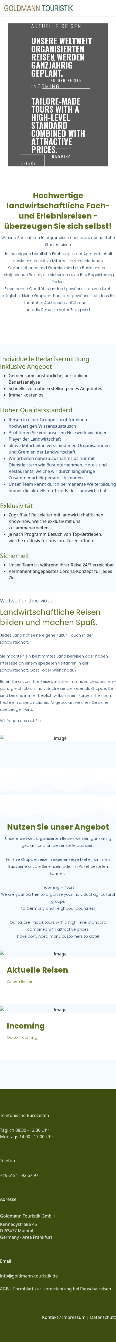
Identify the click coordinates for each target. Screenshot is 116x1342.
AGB (5, 1289)
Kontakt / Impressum (64, 1317)
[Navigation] (110, 8)
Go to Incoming (22, 1037)
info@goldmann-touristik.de (29, 1276)
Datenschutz (103, 1317)
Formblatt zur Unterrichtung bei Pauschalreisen (62, 1289)
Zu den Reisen (20, 981)
